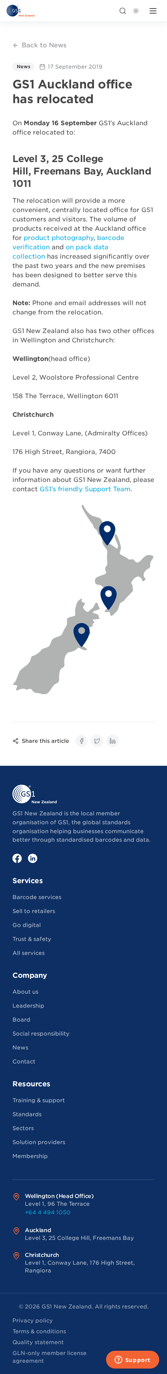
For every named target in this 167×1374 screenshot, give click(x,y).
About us (25, 992)
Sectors (23, 1128)
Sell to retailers (33, 911)
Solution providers (38, 1142)
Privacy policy (32, 1320)
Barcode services (36, 897)
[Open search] (123, 11)
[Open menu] (153, 11)
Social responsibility (41, 1033)
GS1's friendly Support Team (85, 489)
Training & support (38, 1100)
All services (28, 953)
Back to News (44, 45)
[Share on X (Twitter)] (97, 741)
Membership (30, 1156)
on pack (79, 247)
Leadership (28, 1006)
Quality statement (38, 1342)
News (20, 1047)
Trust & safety (31, 939)
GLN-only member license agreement (49, 1357)
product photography (59, 238)
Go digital (26, 925)
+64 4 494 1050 (48, 1212)
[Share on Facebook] (81, 741)
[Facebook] (17, 858)
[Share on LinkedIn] (112, 741)
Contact (23, 1061)
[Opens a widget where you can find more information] (132, 1360)
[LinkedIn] (32, 858)
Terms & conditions (39, 1331)
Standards (27, 1114)
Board (21, 1020)
